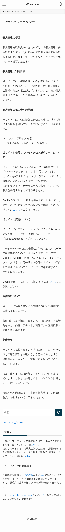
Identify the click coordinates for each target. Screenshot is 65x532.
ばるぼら (28, 475)
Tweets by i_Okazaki (13, 422)
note (42, 475)
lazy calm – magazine (21, 495)
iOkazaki (32, 4)
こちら (16, 209)
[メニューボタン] (4, 4)
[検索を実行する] (58, 412)
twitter (27, 456)
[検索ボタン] (60, 4)
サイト (43, 495)
